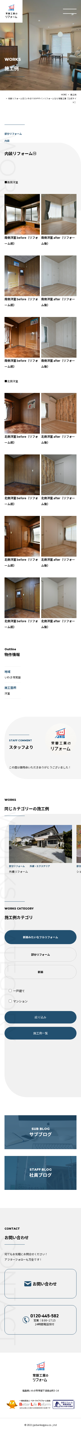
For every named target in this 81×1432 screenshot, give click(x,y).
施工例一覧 (40, 1033)
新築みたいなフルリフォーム (40, 937)
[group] (40, 849)
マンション (20, 1001)
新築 (40, 972)
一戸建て (18, 991)
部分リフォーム (40, 954)
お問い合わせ (45, 1284)
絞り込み (40, 1017)
